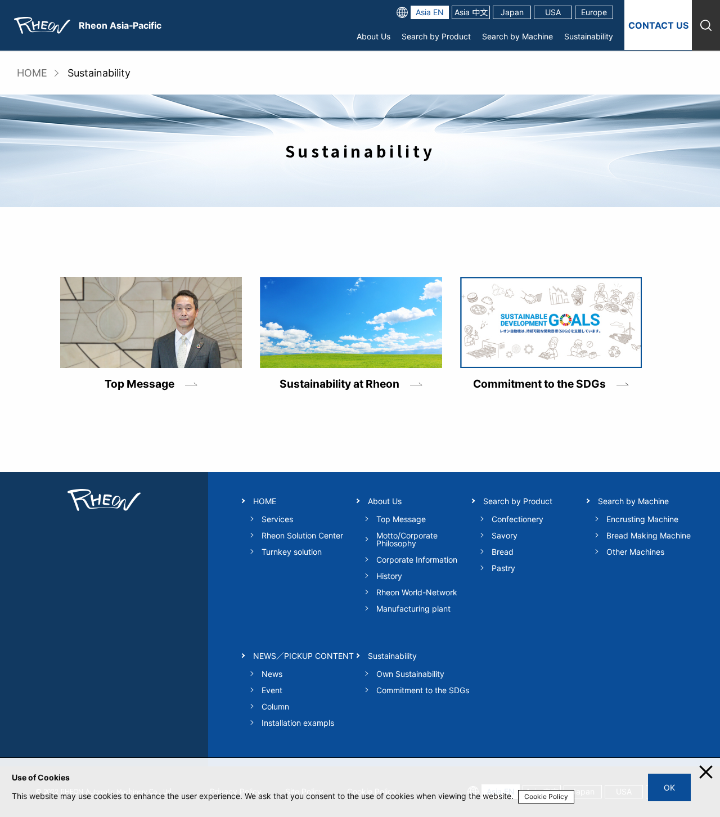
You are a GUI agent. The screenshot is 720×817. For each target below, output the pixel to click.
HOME (32, 73)
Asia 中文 (471, 12)
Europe (594, 12)
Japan (512, 12)
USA (553, 12)
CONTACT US (658, 25)
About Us (373, 36)
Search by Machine (517, 36)
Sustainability (588, 36)
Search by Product (436, 36)
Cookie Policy (546, 796)
